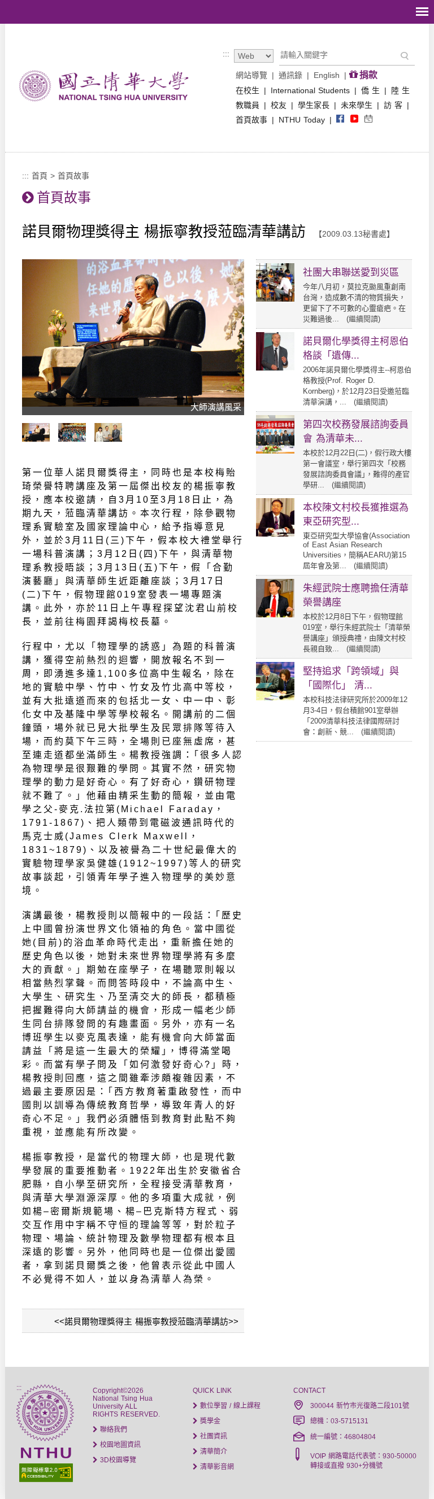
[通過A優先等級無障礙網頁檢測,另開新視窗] (44, 1472)
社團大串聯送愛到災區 (351, 272)
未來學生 (356, 105)
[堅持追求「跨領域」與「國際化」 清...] (275, 697)
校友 (279, 105)
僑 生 (370, 90)
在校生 (247, 90)
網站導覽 (251, 75)
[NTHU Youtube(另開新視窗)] (354, 119)
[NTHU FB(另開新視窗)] (340, 119)
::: (226, 53)
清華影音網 (216, 1467)
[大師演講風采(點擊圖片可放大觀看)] (38, 438)
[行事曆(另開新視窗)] (368, 119)
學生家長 (313, 105)
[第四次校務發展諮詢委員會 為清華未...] (275, 450)
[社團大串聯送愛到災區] (275, 298)
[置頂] (404, 1469)
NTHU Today (302, 119)
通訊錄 (290, 75)
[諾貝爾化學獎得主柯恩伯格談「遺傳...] (275, 367)
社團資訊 (212, 1436)
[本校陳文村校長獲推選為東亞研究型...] (275, 533)
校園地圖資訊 (119, 1445)
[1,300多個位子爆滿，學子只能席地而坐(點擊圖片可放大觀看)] (75, 438)
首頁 (39, 175)
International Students (310, 90)
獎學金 (209, 1421)
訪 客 (393, 105)
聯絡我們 (112, 1429)
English (327, 75)
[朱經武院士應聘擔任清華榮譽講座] (275, 614)
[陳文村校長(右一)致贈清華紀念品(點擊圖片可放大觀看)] (111, 438)
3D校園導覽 (117, 1460)
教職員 (247, 105)
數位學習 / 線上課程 (229, 1406)
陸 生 (400, 90)
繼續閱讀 (363, 319)
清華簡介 (212, 1452)
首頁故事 (251, 119)
